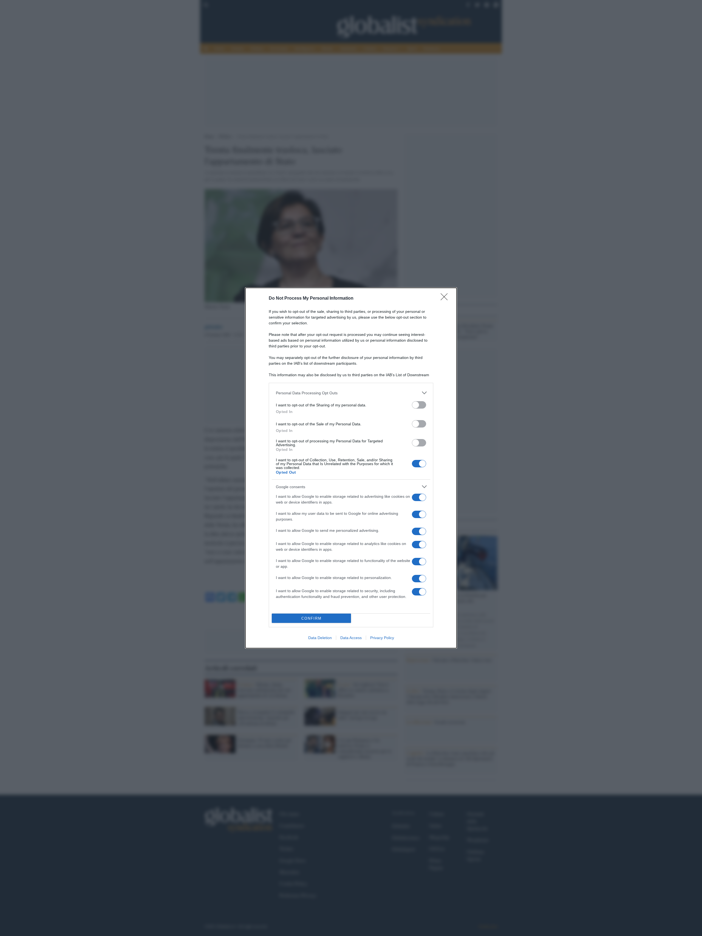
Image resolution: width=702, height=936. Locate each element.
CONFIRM (311, 618)
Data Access (351, 638)
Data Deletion (320, 638)
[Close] (446, 298)
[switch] (419, 405)
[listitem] (351, 393)
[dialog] (351, 468)
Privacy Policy (382, 638)
